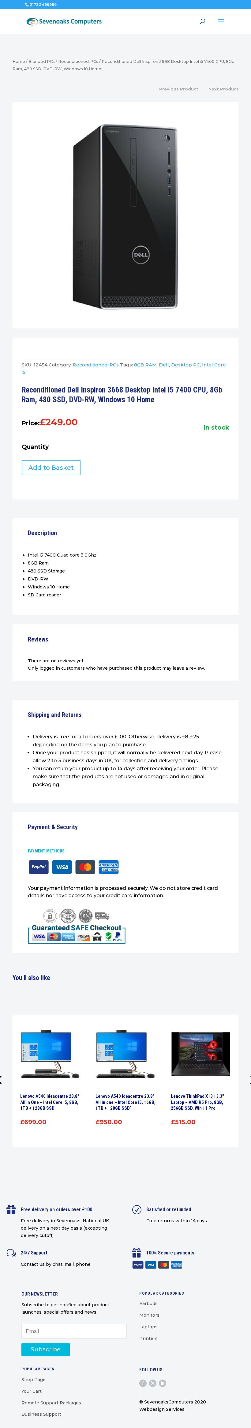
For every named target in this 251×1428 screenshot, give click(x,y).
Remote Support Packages (51, 1403)
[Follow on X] (152, 1383)
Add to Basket (51, 467)
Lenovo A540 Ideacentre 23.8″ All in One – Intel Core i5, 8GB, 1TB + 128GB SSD (49, 1102)
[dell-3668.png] (125, 216)
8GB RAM (145, 365)
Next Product (223, 88)
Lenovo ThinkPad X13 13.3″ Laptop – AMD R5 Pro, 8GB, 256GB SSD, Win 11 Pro (197, 1102)
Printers (148, 1338)
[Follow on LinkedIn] (162, 1383)
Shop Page (33, 1379)
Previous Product (178, 88)
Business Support (41, 1414)
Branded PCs (41, 61)
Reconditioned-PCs (78, 61)
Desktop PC (185, 365)
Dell (164, 365)
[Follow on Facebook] (143, 1383)
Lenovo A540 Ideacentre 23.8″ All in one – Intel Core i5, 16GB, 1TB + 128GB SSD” (125, 1102)
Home (19, 61)
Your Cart (31, 1391)
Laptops (148, 1327)
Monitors (149, 1315)
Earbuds (148, 1303)
